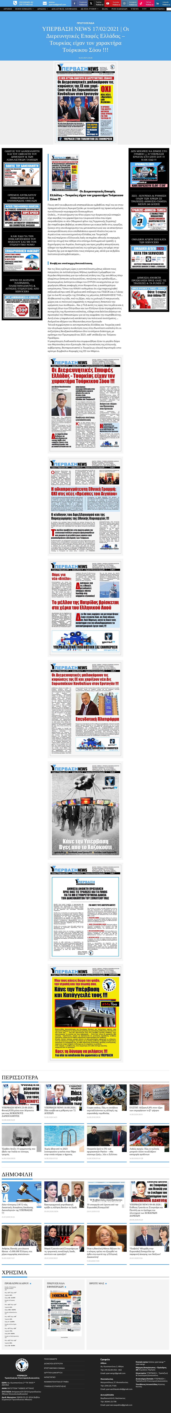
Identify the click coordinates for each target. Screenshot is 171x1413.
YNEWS (135, 9)
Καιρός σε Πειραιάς (10, 1300)
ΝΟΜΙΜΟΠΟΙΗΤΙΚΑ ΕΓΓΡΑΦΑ (56, 1382)
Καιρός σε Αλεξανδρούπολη (12, 1336)
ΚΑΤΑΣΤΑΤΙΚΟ (49, 1377)
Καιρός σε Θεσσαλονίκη (11, 1312)
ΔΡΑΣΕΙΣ (41, 9)
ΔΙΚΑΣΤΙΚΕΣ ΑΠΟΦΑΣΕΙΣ (64, 9)
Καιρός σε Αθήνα (9, 1288)
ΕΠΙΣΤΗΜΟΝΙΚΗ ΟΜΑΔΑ (54, 1368)
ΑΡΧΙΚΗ (7, 9)
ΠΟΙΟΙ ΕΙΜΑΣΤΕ (23, 9)
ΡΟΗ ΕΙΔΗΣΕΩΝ (119, 9)
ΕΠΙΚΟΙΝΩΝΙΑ (157, 9)
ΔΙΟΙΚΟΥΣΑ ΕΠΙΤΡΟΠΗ (53, 1363)
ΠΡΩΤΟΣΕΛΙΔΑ (85, 23)
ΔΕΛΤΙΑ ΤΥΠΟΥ (89, 9)
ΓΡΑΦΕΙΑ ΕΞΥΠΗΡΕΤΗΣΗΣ (55, 1386)
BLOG (105, 9)
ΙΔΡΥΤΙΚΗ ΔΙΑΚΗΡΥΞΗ (53, 1373)
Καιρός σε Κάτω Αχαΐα (10, 1324)
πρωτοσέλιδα (64, 1337)
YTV (144, 9)
